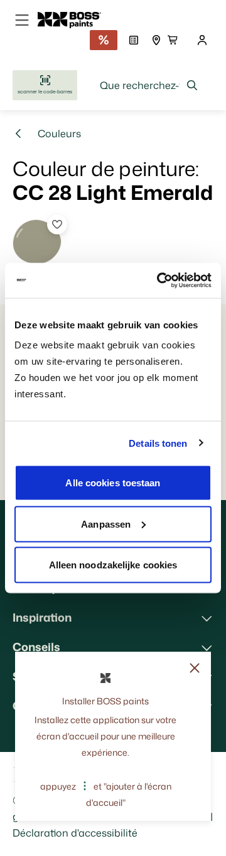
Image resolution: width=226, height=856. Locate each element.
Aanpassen (106, 523)
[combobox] (149, 85)
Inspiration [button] (42, 617)
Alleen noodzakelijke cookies (113, 565)
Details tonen (158, 442)
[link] (74, 20)
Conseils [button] (36, 647)
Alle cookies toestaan (112, 483)
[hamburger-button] (22, 20)
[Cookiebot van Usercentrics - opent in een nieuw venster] (159, 281)
